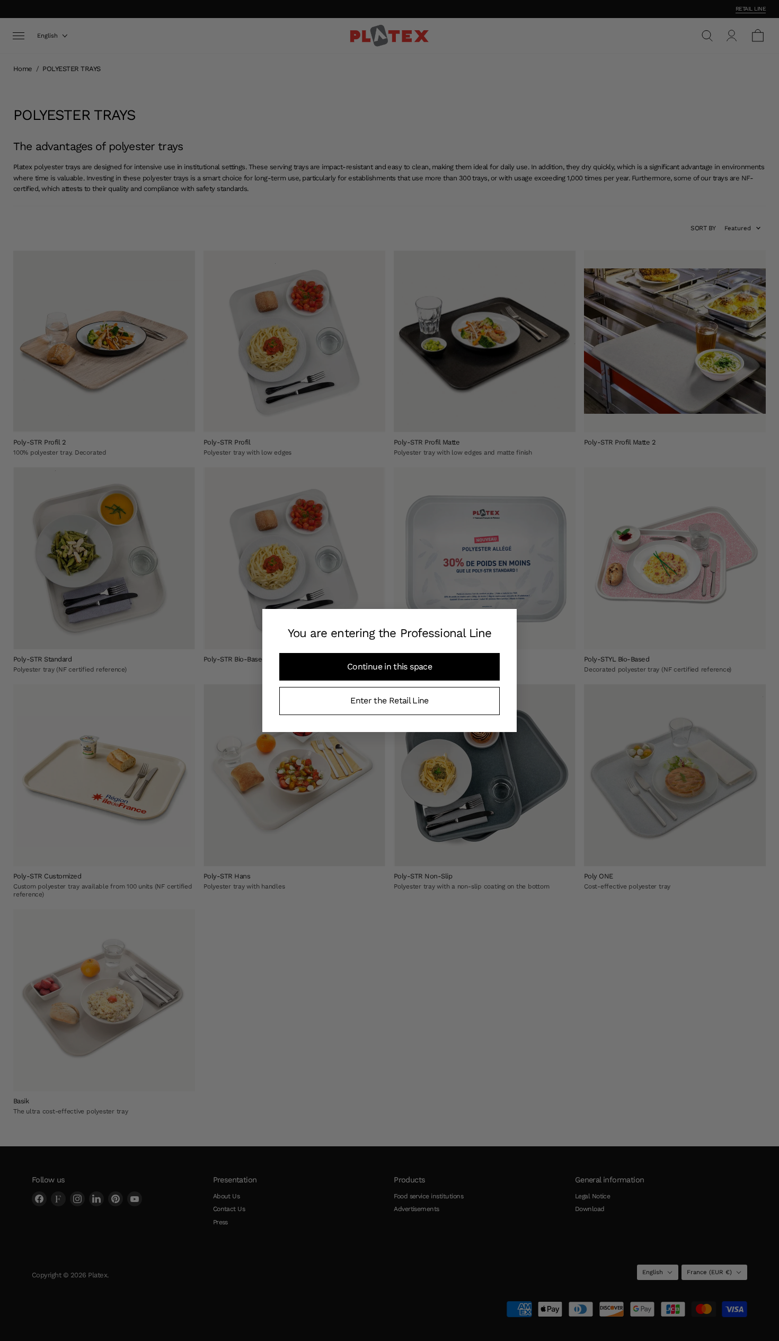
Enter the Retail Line (389, 700)
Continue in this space (389, 666)
